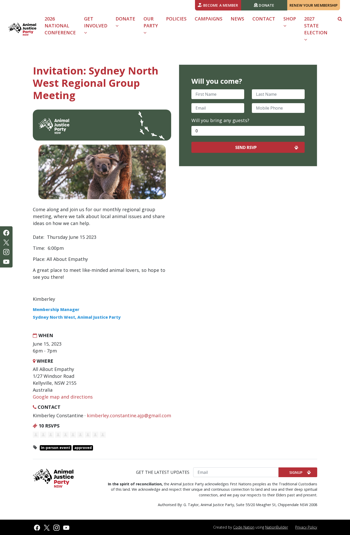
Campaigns (208, 19)
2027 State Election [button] (315, 26)
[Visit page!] (6, 232)
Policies (176, 19)
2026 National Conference (60, 26)
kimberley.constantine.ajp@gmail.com (129, 415)
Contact (263, 19)
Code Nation (243, 527)
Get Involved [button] (97, 25)
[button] (340, 18)
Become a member (220, 5)
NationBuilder (276, 527)
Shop (289, 19)
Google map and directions (63, 397)
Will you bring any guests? (220, 120)
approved (83, 447)
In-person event (55, 447)
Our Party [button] (150, 22)
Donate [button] (125, 19)
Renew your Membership (313, 5)
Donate (266, 5)
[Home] (22, 29)
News (237, 19)
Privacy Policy (306, 527)
